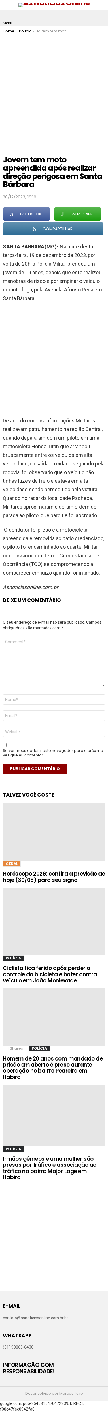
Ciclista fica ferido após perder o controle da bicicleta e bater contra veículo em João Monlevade (50, 974)
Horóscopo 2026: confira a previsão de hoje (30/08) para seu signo (54, 877)
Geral (12, 863)
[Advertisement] (54, 90)
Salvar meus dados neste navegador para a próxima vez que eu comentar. (53, 753)
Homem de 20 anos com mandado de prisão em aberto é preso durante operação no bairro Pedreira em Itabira (53, 1068)
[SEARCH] (100, 18)
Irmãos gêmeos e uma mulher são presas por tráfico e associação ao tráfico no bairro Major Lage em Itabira (49, 1168)
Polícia (13, 958)
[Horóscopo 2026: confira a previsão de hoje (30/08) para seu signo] (54, 832)
